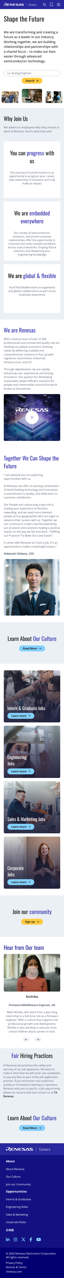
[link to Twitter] (23, 1240)
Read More (30, 648)
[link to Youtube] (38, 1240)
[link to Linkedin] (8, 1240)
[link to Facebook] (31, 1240)
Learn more (18, 716)
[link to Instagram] (15, 1240)
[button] (44, 4)
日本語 (10, 1230)
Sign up (30, 922)
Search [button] (30, 80)
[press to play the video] (32, 417)
